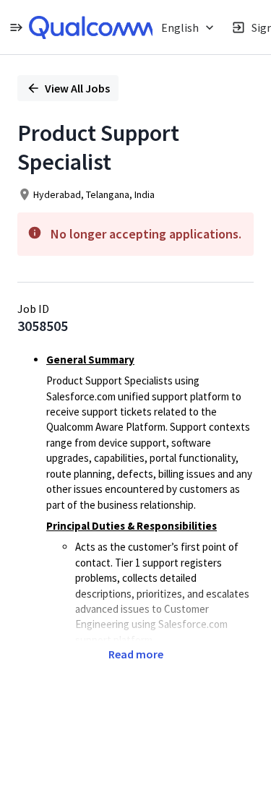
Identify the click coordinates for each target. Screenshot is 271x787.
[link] (92, 27)
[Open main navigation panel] (16, 27)
